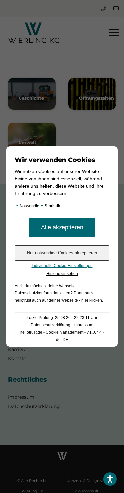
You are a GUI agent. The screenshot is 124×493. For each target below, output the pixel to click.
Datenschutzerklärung (50, 325)
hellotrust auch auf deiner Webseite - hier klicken (58, 300)
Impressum (83, 325)
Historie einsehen (62, 273)
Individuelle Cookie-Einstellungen (62, 265)
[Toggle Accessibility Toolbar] (110, 479)
